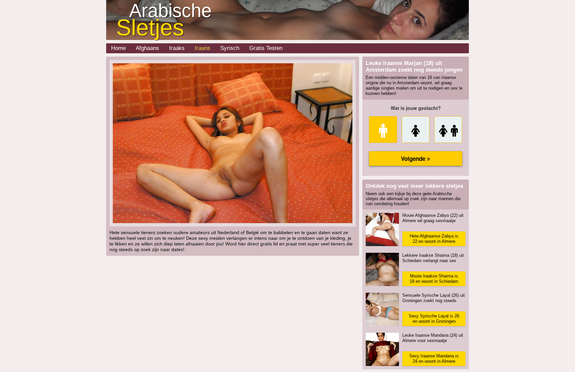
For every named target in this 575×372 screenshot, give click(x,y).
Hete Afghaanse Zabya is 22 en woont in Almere (434, 238)
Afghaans (147, 48)
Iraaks (177, 48)
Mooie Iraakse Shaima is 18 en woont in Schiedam (434, 278)
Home (118, 48)
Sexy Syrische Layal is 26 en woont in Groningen (434, 318)
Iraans (202, 48)
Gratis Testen (266, 48)
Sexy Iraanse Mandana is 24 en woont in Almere (434, 358)
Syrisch (229, 48)
